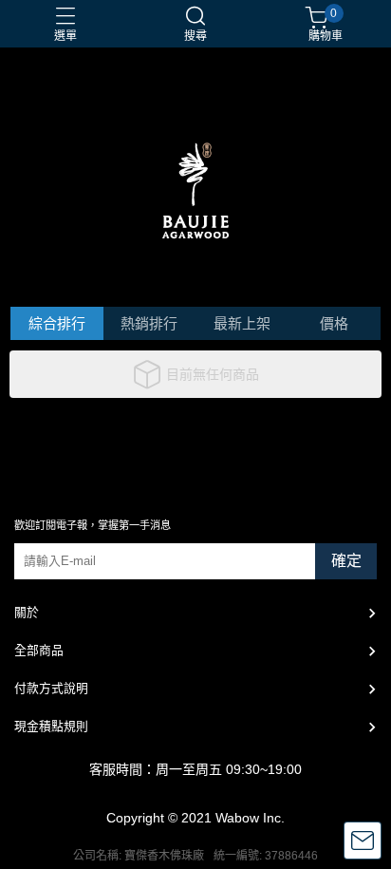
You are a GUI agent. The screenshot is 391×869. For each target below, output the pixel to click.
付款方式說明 (51, 688)
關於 (26, 612)
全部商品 (39, 650)
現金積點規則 (51, 726)
